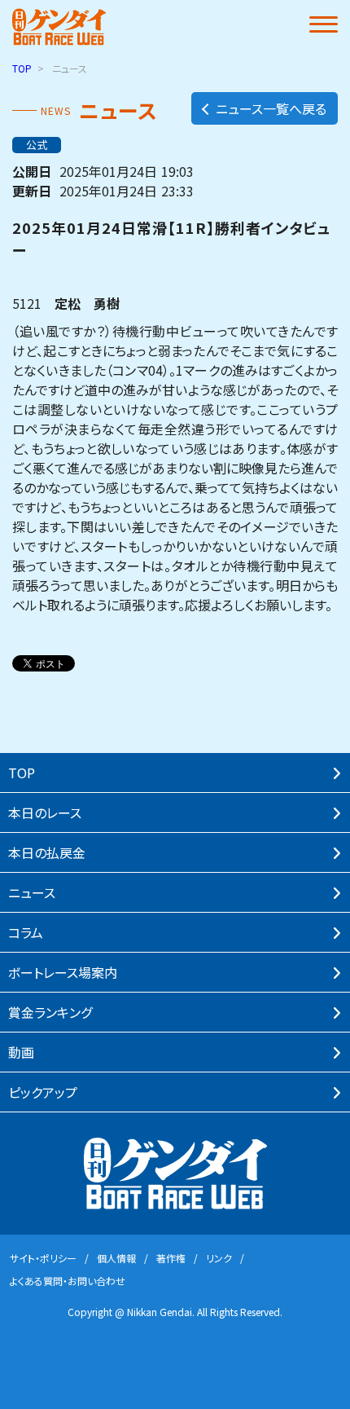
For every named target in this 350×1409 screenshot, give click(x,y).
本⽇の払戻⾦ (46, 852)
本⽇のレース (44, 812)
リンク (219, 1258)
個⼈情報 (116, 1258)
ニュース (31, 892)
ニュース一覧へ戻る (271, 108)
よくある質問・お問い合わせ (67, 1281)
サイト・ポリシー (43, 1258)
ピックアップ (42, 1092)
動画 (21, 1052)
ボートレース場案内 (62, 972)
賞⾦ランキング (50, 1012)
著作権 (171, 1258)
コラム (25, 932)
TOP (22, 68)
